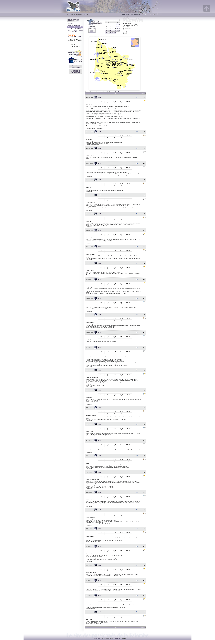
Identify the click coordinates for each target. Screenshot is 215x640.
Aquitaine (96, 36)
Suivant (142, 93)
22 (112, 30)
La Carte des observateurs (74, 28)
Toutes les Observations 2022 (75, 26)
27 (108, 32)
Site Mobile (117, 638)
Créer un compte (135, 14)
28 (110, 32)
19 (106, 30)
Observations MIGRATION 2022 (75, 66)
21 (110, 30)
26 (106, 32)
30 (115, 32)
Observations (78, 14)
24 (117, 30)
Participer (70, 23)
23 (115, 30)
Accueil (71, 14)
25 (119, 30)
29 (112, 32)
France (91, 36)
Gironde (102, 36)
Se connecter (125, 14)
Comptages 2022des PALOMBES (75, 71)
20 (108, 30)
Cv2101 (114, 36)
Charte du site (97, 638)
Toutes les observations (74, 25)
